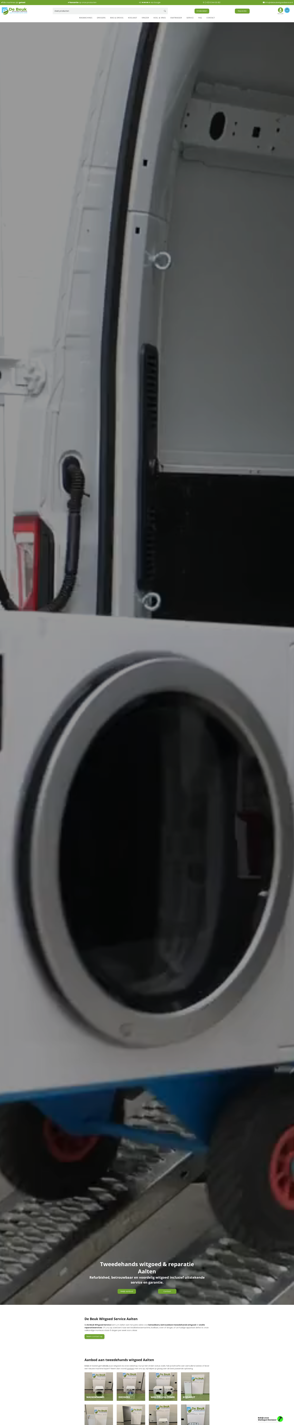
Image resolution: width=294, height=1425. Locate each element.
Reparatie (242, 11)
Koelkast (132, 18)
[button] (287, 10)
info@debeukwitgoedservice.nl (279, 2)
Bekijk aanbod (127, 1291)
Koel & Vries (160, 18)
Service (190, 18)
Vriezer (145, 18)
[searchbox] (110, 11)
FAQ (200, 18)
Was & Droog (116, 18)
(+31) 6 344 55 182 (212, 2)
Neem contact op (94, 1336)
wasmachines (85, 18)
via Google (155, 2)
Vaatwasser (176, 18)
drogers (101, 18)
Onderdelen (201, 11)
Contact (210, 18)
